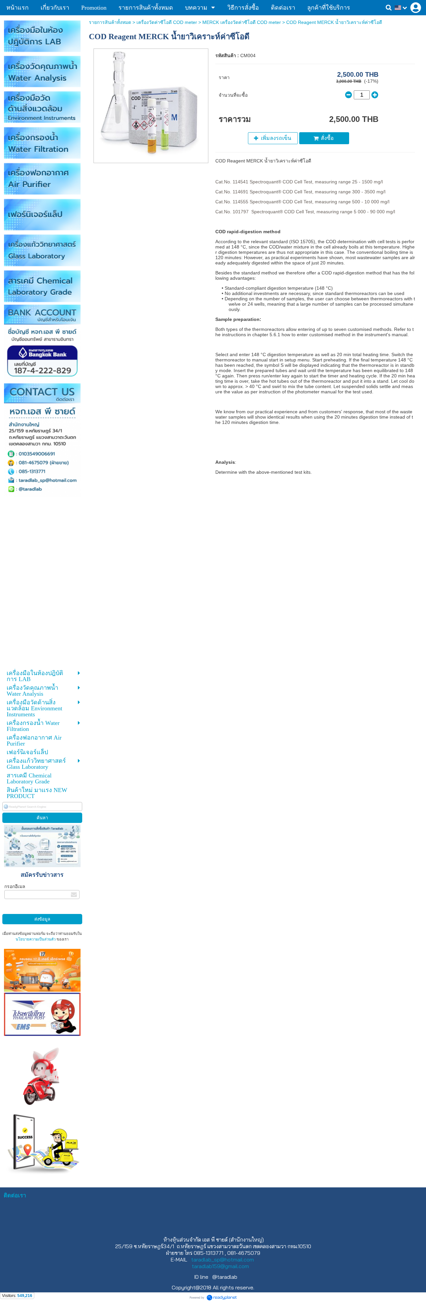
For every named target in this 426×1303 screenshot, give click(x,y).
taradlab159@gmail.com (220, 1266)
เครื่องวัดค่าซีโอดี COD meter (166, 22)
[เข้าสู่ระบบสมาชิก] (415, 7)
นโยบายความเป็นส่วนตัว (36, 939)
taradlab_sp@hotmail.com (222, 1259)
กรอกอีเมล (14, 886)
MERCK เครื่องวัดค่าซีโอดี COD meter (242, 22)
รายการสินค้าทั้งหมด (110, 22)
